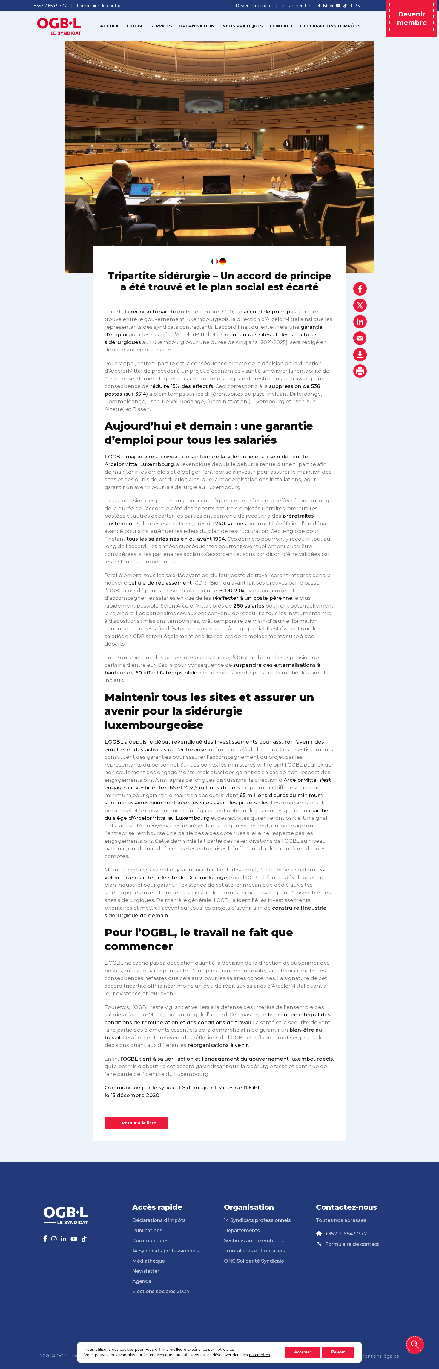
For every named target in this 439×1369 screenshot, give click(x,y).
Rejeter (338, 1352)
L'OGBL (135, 26)
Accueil (110, 26)
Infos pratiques (242, 26)
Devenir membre (254, 5)
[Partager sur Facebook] (360, 289)
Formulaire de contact (352, 1244)
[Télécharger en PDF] (360, 354)
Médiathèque (148, 1261)
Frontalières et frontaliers (254, 1251)
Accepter (302, 1352)
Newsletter (145, 1271)
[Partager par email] (360, 338)
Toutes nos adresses (341, 1220)
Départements (242, 1230)
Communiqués (150, 1240)
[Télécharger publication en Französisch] (214, 261)
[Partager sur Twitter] (360, 305)
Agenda (141, 1281)
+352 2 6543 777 (346, 1234)
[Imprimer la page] (360, 371)
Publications (147, 1230)
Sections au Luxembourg (254, 1240)
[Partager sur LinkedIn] (360, 321)
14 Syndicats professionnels (165, 1251)
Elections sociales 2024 (160, 1291)
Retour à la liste (139, 1123)
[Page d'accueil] (59, 26)
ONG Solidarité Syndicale (254, 1261)
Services (161, 26)
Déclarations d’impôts (330, 26)
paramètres (259, 1355)
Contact (281, 26)
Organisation (196, 26)
